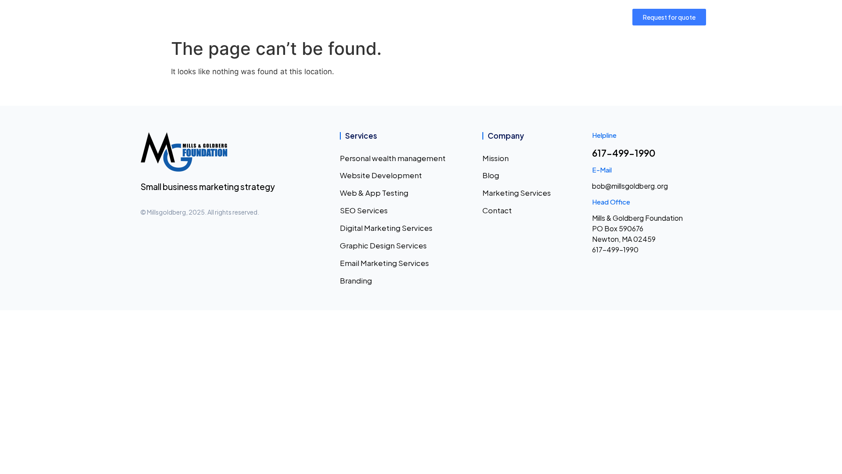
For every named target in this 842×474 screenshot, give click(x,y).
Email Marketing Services (384, 263)
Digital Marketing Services (386, 228)
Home (245, 17)
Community (326, 17)
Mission (280, 17)
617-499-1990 (624, 153)
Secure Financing (492, 17)
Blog (490, 175)
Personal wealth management (393, 158)
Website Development (381, 175)
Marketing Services (516, 193)
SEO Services (364, 210)
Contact (558, 17)
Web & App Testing (374, 193)
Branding (356, 280)
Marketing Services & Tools (404, 17)
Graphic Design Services (383, 245)
